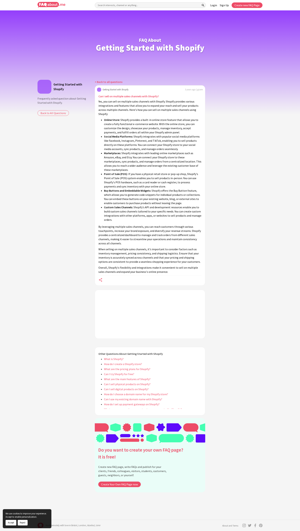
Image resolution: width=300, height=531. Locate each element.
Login (213, 5)
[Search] (203, 5)
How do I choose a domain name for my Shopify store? (136, 394)
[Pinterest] (260, 525)
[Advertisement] (150, 314)
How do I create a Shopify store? (123, 364)
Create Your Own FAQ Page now (119, 484)
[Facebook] (255, 525)
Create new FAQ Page (247, 5)
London (82, 525)
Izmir (98, 525)
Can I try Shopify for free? (119, 374)
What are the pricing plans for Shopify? (127, 369)
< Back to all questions (108, 82)
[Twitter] (249, 525)
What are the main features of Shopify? (127, 379)
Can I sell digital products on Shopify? (126, 389)
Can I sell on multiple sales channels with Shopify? (128, 96)
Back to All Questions (53, 113)
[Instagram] (244, 525)
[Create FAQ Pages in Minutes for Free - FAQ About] (51, 5)
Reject (22, 522)
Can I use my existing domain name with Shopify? (133, 399)
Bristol (74, 525)
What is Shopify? (114, 359)
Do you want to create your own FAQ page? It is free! (140, 453)
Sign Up (224, 5)
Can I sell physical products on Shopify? (127, 384)
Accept (11, 522)
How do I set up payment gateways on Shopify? (132, 404)
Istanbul (91, 525)
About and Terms (230, 525)
